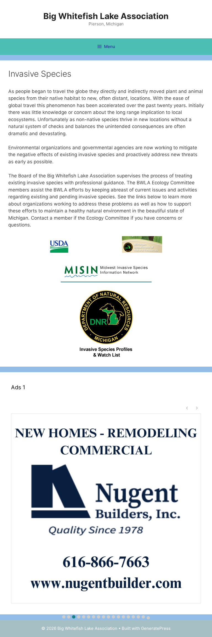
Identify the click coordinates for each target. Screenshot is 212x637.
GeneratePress (156, 628)
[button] (63, 617)
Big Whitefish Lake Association (106, 16)
